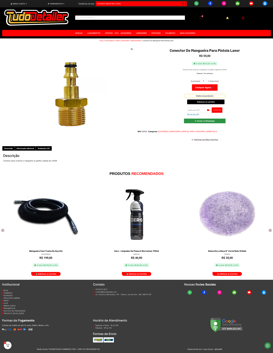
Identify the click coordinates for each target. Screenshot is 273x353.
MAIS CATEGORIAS (187, 33)
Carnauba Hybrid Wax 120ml (109, 4)
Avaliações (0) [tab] (44, 148)
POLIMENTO (170, 33)
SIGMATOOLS (211, 131)
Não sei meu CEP (193, 114)
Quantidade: (195, 81)
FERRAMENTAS (56, 4)
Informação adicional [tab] (25, 148)
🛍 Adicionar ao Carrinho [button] (46, 274)
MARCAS (78, 33)
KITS (116, 33)
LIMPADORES (141, 33)
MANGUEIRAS (136, 41)
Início (101, 41)
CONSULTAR (217, 110)
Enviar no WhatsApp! (206, 121)
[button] (185, 3)
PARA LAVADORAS (122, 41)
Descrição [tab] (8, 148)
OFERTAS (109, 33)
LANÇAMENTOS (93, 33)
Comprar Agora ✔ (204, 87)
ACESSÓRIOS (126, 33)
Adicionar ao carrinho (206, 102)
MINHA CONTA (19, 4)
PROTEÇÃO (156, 33)
